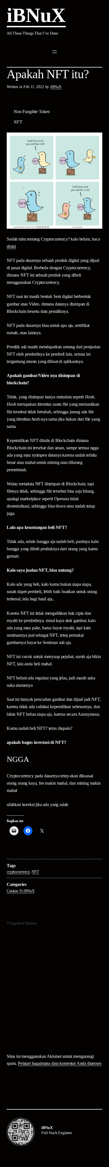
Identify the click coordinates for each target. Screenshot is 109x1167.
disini (11, 246)
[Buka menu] (54, 51)
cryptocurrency (18, 872)
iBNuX (36, 15)
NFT (35, 872)
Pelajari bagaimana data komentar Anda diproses (59, 1063)
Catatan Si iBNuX (20, 891)
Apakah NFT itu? (48, 74)
